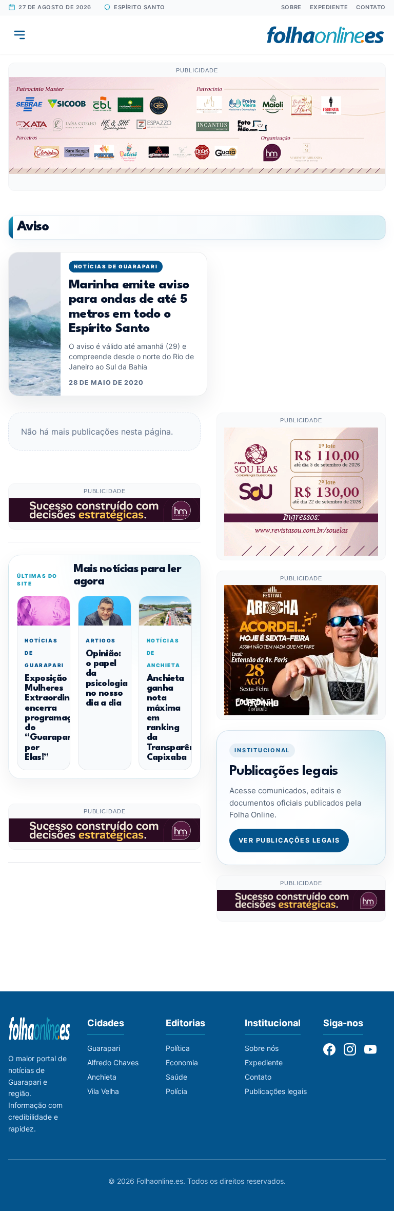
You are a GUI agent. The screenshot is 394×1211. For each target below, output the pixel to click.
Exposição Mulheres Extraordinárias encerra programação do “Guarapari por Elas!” (57, 718)
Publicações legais (276, 1091)
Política (178, 1048)
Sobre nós (262, 1048)
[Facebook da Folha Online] (329, 1049)
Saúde (176, 1076)
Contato (371, 7)
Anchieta (101, 1076)
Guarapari (103, 1048)
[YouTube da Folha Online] (370, 1049)
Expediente (329, 7)
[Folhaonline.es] (325, 35)
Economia (182, 1062)
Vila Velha (103, 1091)
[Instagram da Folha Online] (350, 1049)
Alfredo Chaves (113, 1062)
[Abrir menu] (19, 35)
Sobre (291, 7)
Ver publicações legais (289, 840)
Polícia (176, 1091)
